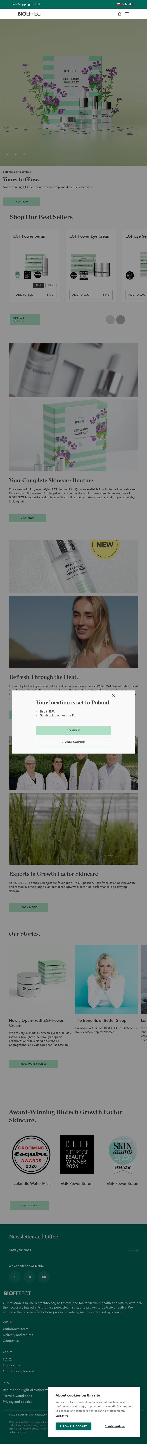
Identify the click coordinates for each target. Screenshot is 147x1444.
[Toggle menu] (127, 13)
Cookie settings (115, 1426)
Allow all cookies (73, 1426)
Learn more (62, 1416)
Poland (126, 4)
